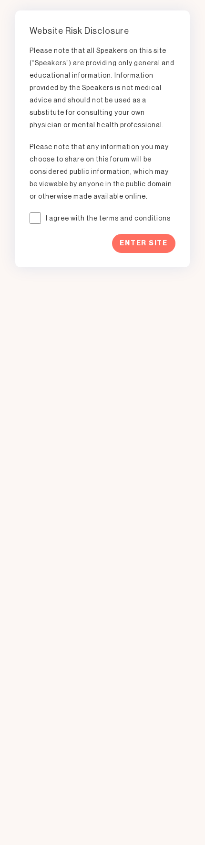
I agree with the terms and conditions (108, 218)
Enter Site (144, 243)
